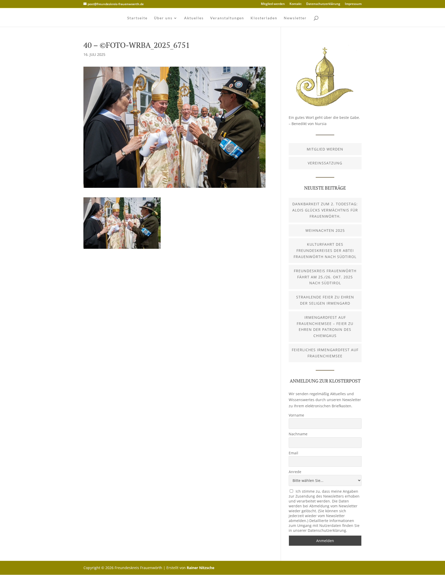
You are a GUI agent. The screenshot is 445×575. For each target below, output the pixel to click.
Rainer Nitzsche (200, 567)
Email (293, 452)
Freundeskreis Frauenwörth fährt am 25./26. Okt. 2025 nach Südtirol (325, 277)
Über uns (163, 18)
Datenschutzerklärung (323, 4)
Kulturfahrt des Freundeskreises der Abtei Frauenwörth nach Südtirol (325, 250)
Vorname (296, 415)
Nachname (298, 433)
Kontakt (295, 4)
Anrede (295, 471)
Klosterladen (264, 18)
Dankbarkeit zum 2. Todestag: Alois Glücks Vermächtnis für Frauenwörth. (325, 210)
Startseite (137, 18)
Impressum (353, 4)
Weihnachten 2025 (325, 230)
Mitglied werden (273, 4)
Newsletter (295, 18)
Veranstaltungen (227, 18)
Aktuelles (194, 18)
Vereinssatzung (325, 163)
